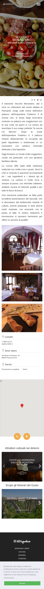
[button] (22, 406)
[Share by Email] (41, 100)
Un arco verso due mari (22, 499)
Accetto (22, 583)
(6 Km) (22, 473)
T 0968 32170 (7, 342)
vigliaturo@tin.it (7, 344)
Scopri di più (9, 578)
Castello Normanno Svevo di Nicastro (22, 462)
